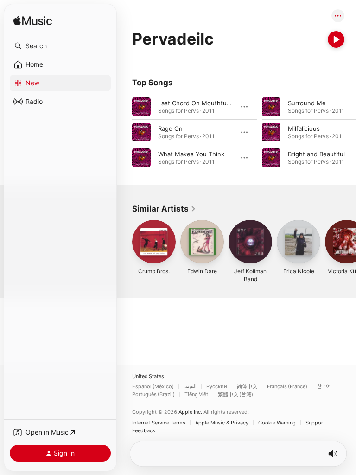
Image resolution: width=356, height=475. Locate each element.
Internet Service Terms (158, 422)
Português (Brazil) (153, 394)
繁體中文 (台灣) (235, 394)
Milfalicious (304, 128)
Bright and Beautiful (316, 154)
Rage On (170, 128)
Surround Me (307, 103)
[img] (32, 21)
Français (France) (287, 386)
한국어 (324, 386)
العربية (190, 386)
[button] (60, 46)
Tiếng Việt (196, 394)
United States (148, 376)
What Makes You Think (191, 154)
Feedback (143, 430)
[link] (164, 209)
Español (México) (153, 386)
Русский (216, 386)
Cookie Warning (277, 422)
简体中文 (247, 386)
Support (315, 422)
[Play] (336, 39)
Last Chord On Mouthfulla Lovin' (204, 103)
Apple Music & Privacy (221, 422)
